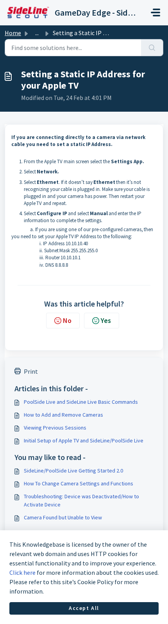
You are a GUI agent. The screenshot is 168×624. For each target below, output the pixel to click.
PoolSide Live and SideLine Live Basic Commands (81, 401)
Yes (106, 320)
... (37, 33)
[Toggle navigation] (155, 12)
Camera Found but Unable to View (63, 517)
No (67, 320)
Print (31, 371)
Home (13, 33)
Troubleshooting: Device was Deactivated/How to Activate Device (81, 500)
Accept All (84, 608)
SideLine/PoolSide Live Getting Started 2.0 (73, 470)
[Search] (152, 47)
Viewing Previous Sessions (55, 427)
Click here (22, 572)
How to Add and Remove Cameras (63, 414)
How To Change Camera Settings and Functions (78, 483)
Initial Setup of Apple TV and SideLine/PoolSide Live (83, 440)
